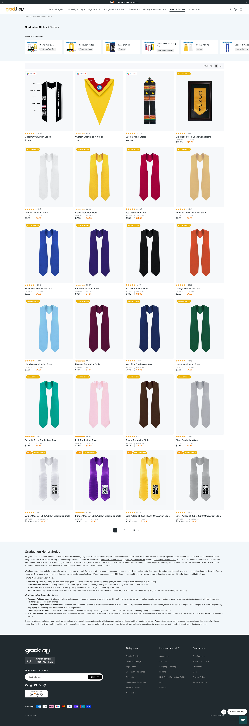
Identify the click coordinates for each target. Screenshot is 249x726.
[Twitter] (40, 685)
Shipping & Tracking (168, 666)
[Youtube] (35, 685)
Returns (162, 672)
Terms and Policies (217, 715)
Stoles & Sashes (133, 687)
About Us (163, 661)
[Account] (235, 9)
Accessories (131, 693)
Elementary (131, 677)
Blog (195, 672)
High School (131, 666)
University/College (133, 661)
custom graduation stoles (165, 559)
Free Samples (198, 656)
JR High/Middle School (135, 672)
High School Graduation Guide (172, 677)
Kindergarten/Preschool (136, 682)
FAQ (161, 682)
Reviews (162, 687)
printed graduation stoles (111, 559)
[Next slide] (221, 47)
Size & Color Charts (201, 661)
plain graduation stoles (135, 559)
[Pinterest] (44, 685)
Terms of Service (200, 682)
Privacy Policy (199, 677)
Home (27, 17)
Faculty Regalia (132, 656)
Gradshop (34, 715)
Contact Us (164, 656)
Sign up (95, 677)
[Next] (138, 530)
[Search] (230, 9)
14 (134, 530)
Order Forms (198, 666)
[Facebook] (26, 685)
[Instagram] (31, 685)
